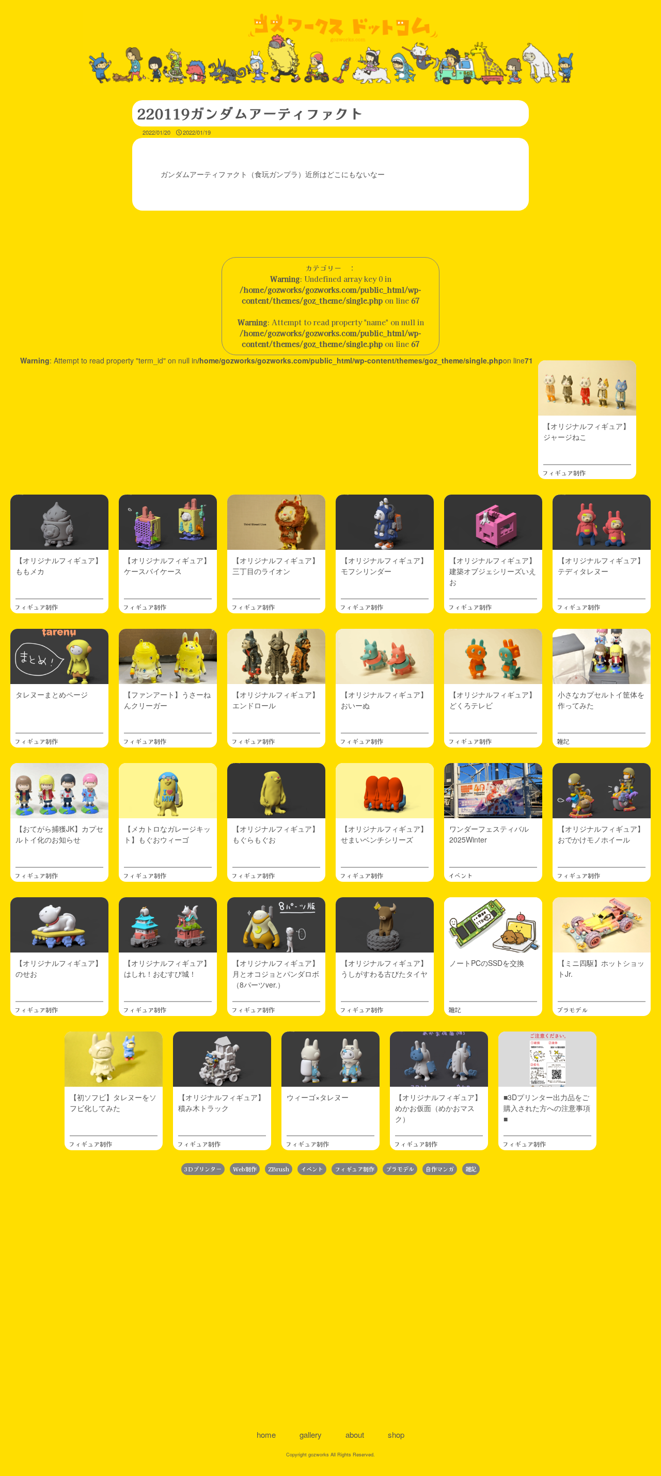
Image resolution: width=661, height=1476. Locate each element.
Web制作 (245, 1169)
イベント (460, 875)
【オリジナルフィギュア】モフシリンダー (384, 565)
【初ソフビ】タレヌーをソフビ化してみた (113, 1102)
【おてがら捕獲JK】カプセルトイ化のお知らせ (59, 834)
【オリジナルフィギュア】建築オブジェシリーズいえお (492, 571)
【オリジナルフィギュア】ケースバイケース (167, 565)
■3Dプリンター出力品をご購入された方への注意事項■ (546, 1108)
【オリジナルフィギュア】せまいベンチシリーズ (384, 834)
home (266, 1434)
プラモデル (572, 1009)
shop (396, 1434)
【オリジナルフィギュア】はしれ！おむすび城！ (167, 968)
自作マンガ (440, 1169)
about (354, 1434)
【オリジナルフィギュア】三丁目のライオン (275, 565)
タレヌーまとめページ (51, 694)
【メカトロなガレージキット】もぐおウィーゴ (167, 834)
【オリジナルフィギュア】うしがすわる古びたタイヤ (384, 968)
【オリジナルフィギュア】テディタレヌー (601, 565)
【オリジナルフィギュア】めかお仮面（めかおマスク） (438, 1108)
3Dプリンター (203, 1169)
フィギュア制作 (564, 472)
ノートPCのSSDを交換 (486, 963)
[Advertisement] (330, 1301)
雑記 (563, 741)
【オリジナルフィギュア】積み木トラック (221, 1102)
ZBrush (278, 1169)
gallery (311, 1434)
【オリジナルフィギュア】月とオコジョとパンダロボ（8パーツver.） (275, 974)
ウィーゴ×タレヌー (318, 1097)
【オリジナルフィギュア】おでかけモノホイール (601, 834)
